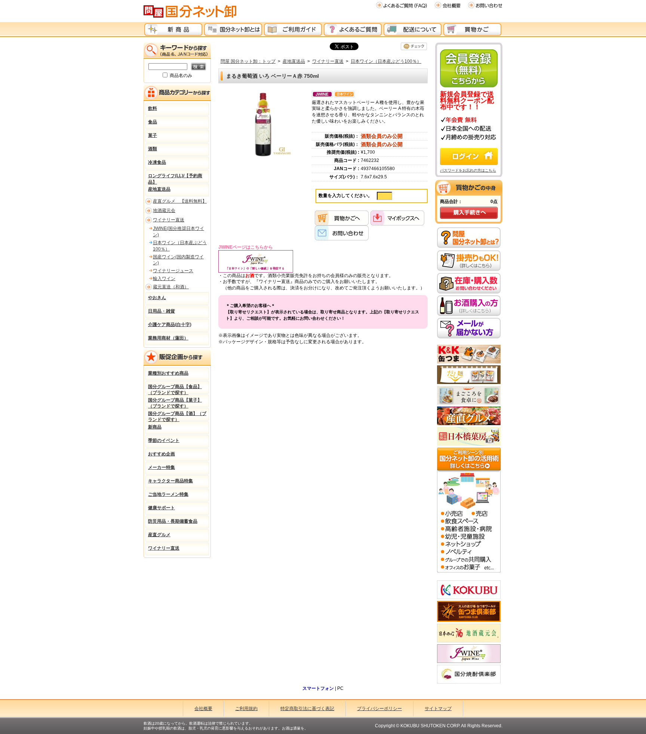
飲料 (152, 108)
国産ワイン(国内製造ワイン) (178, 260)
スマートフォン (318, 688)
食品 (152, 122)
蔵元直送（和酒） (171, 286)
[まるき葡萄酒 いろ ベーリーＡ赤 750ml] (263, 124)
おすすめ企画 (161, 454)
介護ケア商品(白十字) (169, 324)
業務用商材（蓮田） (168, 338)
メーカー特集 (161, 467)
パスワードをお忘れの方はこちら (468, 170)
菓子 (152, 135)
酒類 (152, 148)
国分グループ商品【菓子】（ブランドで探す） (175, 402)
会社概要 (203, 708)
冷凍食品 (157, 162)
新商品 (155, 427)
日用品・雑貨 (161, 311)
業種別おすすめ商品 (168, 373)
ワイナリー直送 (328, 61)
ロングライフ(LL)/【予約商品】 (175, 178)
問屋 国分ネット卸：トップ (248, 61)
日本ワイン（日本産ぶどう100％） (386, 61)
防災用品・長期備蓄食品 (172, 521)
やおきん (157, 297)
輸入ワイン (164, 278)
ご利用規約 (246, 708)
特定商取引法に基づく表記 (307, 708)
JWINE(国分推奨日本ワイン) (178, 231)
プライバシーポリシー (379, 708)
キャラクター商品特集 (170, 480)
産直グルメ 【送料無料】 (180, 201)
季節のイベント (163, 440)
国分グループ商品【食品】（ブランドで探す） (175, 389)
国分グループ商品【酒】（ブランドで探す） (177, 416)
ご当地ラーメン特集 (168, 494)
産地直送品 (294, 61)
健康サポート (161, 507)
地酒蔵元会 (164, 210)
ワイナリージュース (173, 270)
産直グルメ (159, 534)
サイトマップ (438, 708)
